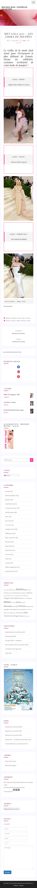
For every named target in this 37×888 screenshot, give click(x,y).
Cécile (27, 40)
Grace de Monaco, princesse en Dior (16, 744)
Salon (15, 613)
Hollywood (25, 595)
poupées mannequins (10, 609)
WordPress (29, 883)
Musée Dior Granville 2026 (13, 727)
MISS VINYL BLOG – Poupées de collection (14, 8)
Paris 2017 (8, 653)
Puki (27, 609)
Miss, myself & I (10, 538)
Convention (16, 593)
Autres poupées (10, 495)
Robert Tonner (7, 613)
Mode (18, 321)
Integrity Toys (16, 318)
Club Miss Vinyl (10, 504)
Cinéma (6, 593)
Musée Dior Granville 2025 (13, 731)
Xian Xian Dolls (10, 571)
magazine (29, 598)
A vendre (8, 491)
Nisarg (21, 885)
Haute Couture (11, 321)
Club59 (10, 593)
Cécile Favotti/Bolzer (19, 782)
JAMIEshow (9, 533)
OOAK (17, 606)
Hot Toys (8, 521)
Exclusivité (6, 595)
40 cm (8, 590)
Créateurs (23, 593)
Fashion (13, 595)
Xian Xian (27, 616)
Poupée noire (29, 606)
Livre (25, 598)
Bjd (25, 590)
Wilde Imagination (11, 567)
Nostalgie (23, 602)
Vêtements (21, 616)
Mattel (7, 602)
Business (29, 590)
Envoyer (7, 872)
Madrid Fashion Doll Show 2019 (15, 632)
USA (11, 616)
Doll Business (9, 512)
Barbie (8, 318)
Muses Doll (8, 546)
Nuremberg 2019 (10, 636)
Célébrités (29, 593)
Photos (23, 321)
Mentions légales (10, 765)
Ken (23, 598)
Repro (30, 609)
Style (23, 318)
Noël (14, 606)
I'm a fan (8, 525)
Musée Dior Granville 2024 (13, 735)
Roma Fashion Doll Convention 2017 (17, 645)
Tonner (28, 318)
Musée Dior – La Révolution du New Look (18, 739)
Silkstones (19, 613)
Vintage (15, 616)
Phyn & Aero (9, 550)
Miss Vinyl (13, 602)
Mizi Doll (8, 542)
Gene (7, 516)
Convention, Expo (11, 508)
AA (10, 590)
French (8, 475)
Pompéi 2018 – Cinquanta (13, 640)
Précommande (22, 609)
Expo (10, 595)
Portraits (8, 554)
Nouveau (8, 606)
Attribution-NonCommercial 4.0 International (14, 789)
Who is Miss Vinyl (10, 761)
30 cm (5, 590)
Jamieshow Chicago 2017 (13, 649)
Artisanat (13, 590)
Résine (11, 613)
